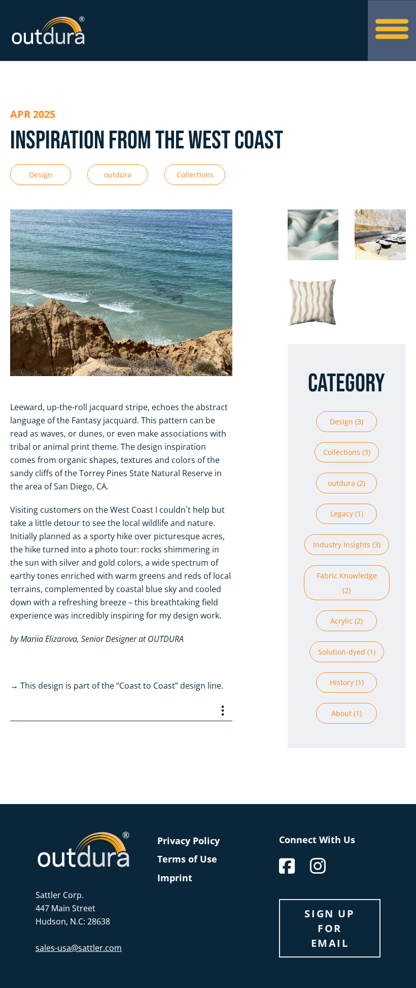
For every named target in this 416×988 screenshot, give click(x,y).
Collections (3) (346, 452)
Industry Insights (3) (346, 544)
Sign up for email (329, 928)
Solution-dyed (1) (346, 652)
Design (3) (346, 421)
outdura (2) (346, 483)
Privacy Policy (188, 841)
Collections (195, 174)
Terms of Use (187, 859)
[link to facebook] (287, 865)
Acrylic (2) (346, 621)
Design (40, 174)
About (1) (346, 713)
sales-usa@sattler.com (79, 947)
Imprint (174, 878)
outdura (117, 174)
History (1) (347, 682)
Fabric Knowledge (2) (347, 583)
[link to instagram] (318, 865)
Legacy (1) (346, 513)
